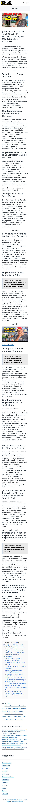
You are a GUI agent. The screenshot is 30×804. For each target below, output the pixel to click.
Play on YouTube (8, 345)
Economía (6, 766)
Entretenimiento (8, 777)
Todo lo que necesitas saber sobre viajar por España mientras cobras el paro (15, 744)
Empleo (7, 703)
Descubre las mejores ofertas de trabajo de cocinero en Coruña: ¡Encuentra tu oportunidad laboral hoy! (14, 731)
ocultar (16, 643)
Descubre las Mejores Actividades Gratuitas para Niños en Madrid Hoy (14, 736)
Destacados (6, 763)
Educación (6, 768)
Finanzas (5, 780)
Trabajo (5, 794)
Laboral (5, 785)
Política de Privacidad (15, 800)
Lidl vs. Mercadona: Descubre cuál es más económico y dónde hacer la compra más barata (14, 708)
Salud (4, 791)
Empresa (5, 774)
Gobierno (5, 783)
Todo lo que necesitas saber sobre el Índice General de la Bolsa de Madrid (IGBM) (14, 740)
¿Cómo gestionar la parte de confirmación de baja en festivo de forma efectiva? (14, 748)
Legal (4, 788)
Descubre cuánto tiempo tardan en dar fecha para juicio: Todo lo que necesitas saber (14, 716)
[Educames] (6, 3)
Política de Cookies (17, 802)
